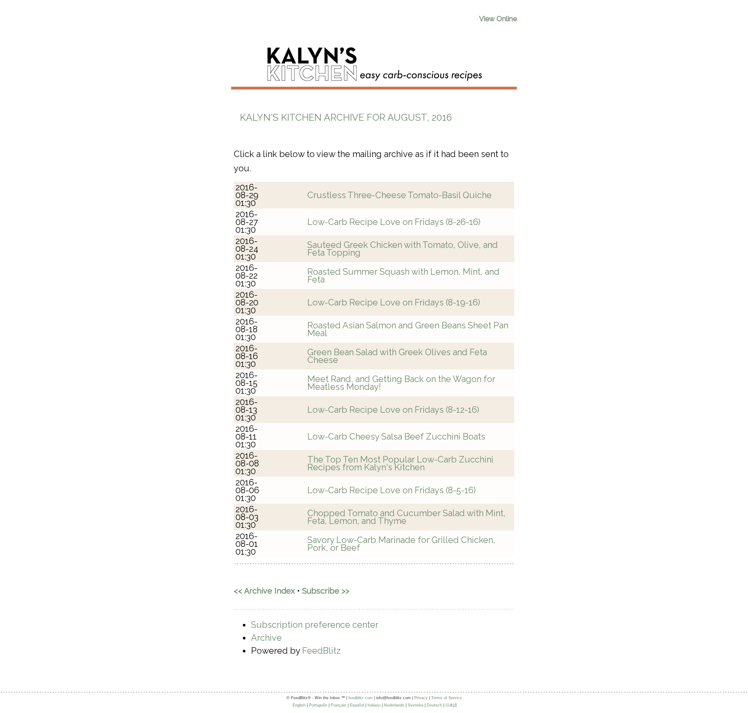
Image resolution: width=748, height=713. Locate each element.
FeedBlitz (321, 651)
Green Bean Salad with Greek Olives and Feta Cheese (397, 356)
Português (318, 705)
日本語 (451, 705)
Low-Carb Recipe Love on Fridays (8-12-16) (393, 410)
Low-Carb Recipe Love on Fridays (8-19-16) (393, 302)
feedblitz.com (360, 698)
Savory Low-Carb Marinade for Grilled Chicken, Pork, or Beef (401, 544)
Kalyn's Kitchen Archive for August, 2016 (346, 117)
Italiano (374, 705)
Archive (266, 638)
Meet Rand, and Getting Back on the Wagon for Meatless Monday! (401, 383)
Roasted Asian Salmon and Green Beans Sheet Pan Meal (407, 329)
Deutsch (434, 705)
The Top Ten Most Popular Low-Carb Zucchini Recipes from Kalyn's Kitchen (400, 463)
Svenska (415, 705)
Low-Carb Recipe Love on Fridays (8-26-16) (393, 222)
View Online (498, 19)
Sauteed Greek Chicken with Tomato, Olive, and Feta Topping (402, 249)
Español (357, 705)
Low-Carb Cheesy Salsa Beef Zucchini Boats (396, 436)
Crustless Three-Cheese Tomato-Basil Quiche (399, 195)
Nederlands (394, 705)
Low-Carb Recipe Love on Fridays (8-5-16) (391, 490)
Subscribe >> (325, 590)
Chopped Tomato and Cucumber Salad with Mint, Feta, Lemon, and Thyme (406, 517)
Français (338, 705)
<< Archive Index (264, 590)
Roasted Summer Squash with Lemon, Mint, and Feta (403, 276)
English (299, 705)
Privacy (421, 698)
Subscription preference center (314, 625)
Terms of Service (446, 698)
